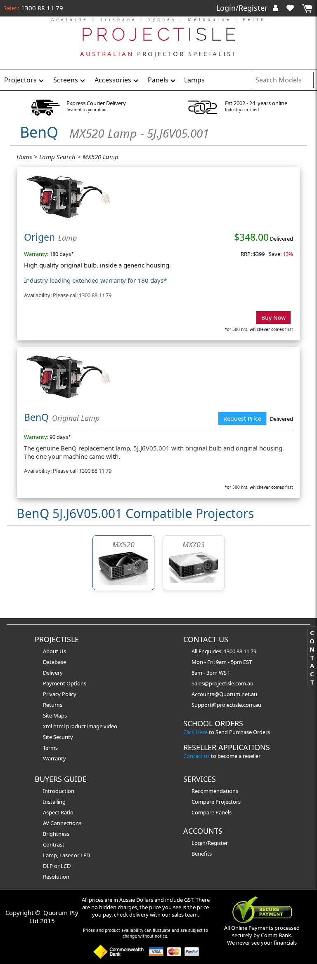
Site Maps (55, 715)
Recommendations (215, 791)
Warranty (54, 758)
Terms (50, 747)
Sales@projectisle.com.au (222, 683)
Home (24, 156)
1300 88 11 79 (41, 8)
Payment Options (64, 683)
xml (48, 726)
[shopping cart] (307, 8)
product (76, 726)
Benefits (202, 853)
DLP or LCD (57, 866)
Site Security (58, 737)
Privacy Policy (59, 694)
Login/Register (243, 8)
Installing (54, 801)
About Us (54, 651)
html (59, 726)
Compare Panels (212, 812)
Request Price (242, 418)
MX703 (193, 544)
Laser (66, 855)
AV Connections (62, 823)
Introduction (58, 791)
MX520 (123, 544)
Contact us (196, 756)
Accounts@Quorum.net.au (224, 694)
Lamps (194, 79)
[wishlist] (293, 8)
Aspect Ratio (58, 812)
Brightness (56, 833)
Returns (52, 704)
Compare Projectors (216, 801)
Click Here (195, 732)
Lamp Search (57, 156)
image (95, 726)
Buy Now (273, 317)
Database (54, 662)
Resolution (56, 876)
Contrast (53, 844)
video (110, 726)
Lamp (50, 855)
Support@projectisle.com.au (226, 704)
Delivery (53, 672)
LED (85, 855)
